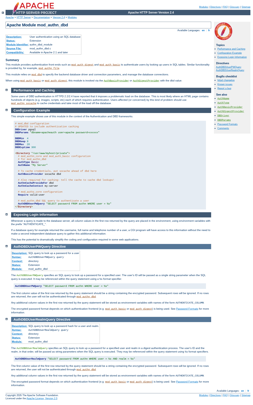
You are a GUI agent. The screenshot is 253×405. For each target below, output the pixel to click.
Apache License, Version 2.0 (41, 398)
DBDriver (223, 115)
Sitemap (246, 7)
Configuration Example (229, 53)
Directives (215, 7)
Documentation (42, 17)
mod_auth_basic (109, 64)
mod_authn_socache (23, 103)
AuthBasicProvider (116, 80)
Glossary (234, 7)
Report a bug (224, 88)
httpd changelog (225, 80)
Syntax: (16, 256)
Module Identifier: (17, 44)
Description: (14, 36)
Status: (10, 40)
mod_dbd (36, 74)
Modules (203, 7)
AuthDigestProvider (146, 80)
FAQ (225, 7)
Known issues (224, 84)
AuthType (223, 102)
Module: (17, 268)
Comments (223, 128)
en (203, 30)
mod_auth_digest (82, 64)
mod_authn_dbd (86, 296)
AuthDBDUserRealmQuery (230, 70)
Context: (17, 261)
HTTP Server (24, 17)
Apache (10, 17)
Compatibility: (15, 52)
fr (209, 30)
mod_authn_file (49, 68)
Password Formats (227, 124)
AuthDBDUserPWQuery (228, 67)
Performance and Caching (231, 48)
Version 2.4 (59, 17)
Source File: (13, 48)
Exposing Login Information (232, 57)
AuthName (223, 98)
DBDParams (224, 120)
